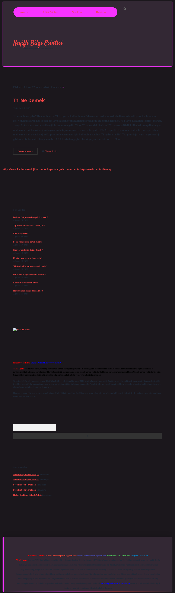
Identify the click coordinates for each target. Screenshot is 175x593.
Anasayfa (24, 12)
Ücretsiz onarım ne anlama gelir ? (27, 258)
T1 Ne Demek (29, 100)
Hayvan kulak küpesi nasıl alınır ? (28, 290)
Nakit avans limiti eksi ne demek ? (28, 249)
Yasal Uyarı (77, 12)
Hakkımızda (101, 12)
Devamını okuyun (28, 152)
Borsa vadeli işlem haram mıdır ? (27, 241)
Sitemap (106, 169)
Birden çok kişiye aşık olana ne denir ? (29, 274)
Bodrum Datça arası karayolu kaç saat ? (30, 217)
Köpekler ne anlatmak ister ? (25, 282)
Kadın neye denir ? (21, 233)
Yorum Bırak (51, 151)
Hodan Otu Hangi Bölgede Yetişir (27, 494)
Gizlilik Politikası (50, 12)
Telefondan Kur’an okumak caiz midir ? (30, 266)
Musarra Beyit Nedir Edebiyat (26, 474)
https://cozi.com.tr (90, 169)
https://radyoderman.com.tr (63, 169)
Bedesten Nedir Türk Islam (24, 484)
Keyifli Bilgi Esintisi (38, 43)
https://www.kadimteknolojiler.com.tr (24, 169)
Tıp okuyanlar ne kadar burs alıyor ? (29, 225)
